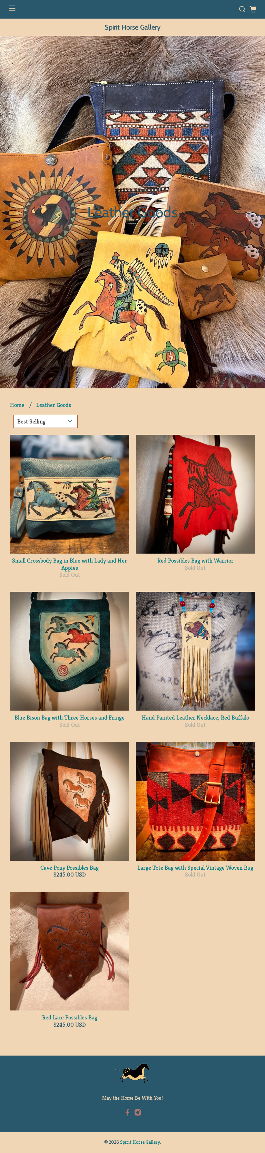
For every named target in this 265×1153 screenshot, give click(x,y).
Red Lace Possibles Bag (69, 1017)
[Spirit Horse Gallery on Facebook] (127, 1114)
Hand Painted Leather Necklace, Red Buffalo (195, 717)
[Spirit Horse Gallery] (132, 1073)
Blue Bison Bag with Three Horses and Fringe (69, 717)
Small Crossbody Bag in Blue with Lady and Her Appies (69, 564)
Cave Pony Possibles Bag (69, 867)
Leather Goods (53, 405)
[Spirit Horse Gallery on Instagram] (137, 1114)
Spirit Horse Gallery (132, 27)
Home (17, 405)
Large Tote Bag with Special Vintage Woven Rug (195, 867)
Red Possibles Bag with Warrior (195, 560)
